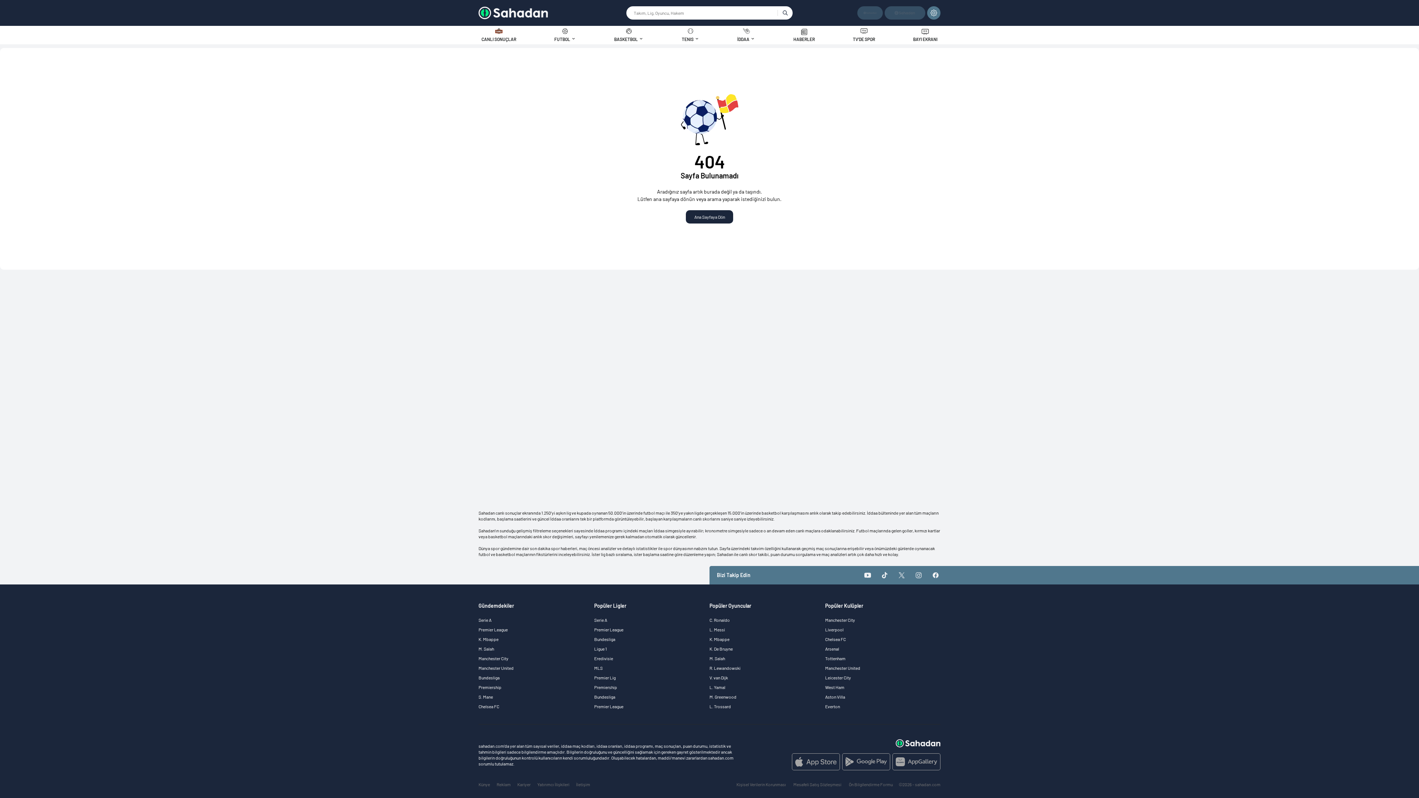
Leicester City (838, 677)
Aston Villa (835, 696)
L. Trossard (720, 706)
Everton (832, 706)
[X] (901, 575)
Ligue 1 (600, 648)
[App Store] (816, 761)
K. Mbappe (488, 639)
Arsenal (832, 648)
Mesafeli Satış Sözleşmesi (817, 784)
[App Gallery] (916, 761)
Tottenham (835, 658)
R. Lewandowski (725, 668)
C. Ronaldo (720, 620)
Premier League (493, 629)
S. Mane (486, 696)
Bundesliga (489, 677)
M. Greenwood (723, 696)
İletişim (583, 784)
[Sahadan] (552, 13)
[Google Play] (866, 761)
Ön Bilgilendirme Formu (871, 784)
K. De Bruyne (721, 648)
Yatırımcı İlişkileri (553, 784)
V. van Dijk (719, 677)
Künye (484, 784)
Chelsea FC (489, 706)
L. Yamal (717, 687)
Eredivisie (603, 658)
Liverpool (834, 629)
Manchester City (493, 658)
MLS (598, 668)
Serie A (485, 620)
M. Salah (486, 648)
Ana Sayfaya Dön (709, 216)
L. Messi (717, 629)
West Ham (834, 687)
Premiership (490, 687)
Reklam (504, 784)
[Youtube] (867, 575)
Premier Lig (605, 677)
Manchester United (496, 668)
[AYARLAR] (933, 13)
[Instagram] (918, 575)
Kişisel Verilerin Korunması (761, 784)
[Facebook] (935, 575)
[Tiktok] (884, 575)
